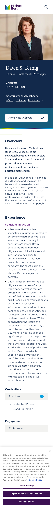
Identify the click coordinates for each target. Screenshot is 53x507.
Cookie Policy (35, 480)
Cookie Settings (26, 486)
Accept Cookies (26, 502)
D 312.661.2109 (15, 87)
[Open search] (46, 7)
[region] (26, 477)
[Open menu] (39, 7)
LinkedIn (21, 100)
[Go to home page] (13, 7)
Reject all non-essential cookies (26, 494)
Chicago (11, 82)
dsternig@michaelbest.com (22, 96)
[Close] (49, 451)
